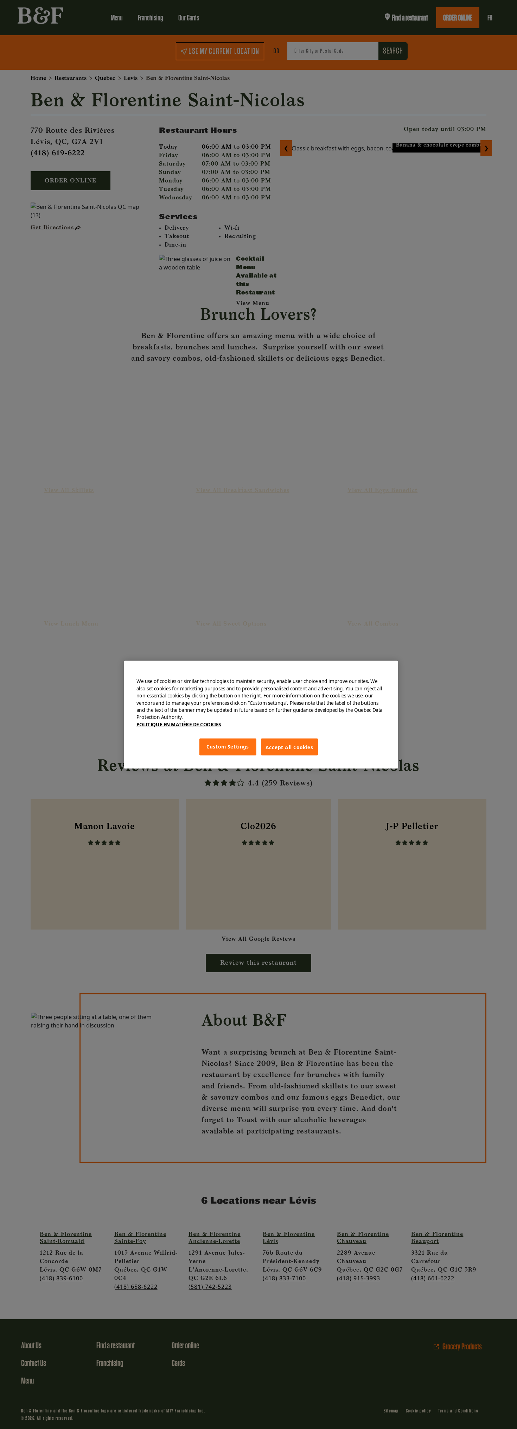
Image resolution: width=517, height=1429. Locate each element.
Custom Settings (227, 747)
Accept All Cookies (289, 747)
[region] (261, 714)
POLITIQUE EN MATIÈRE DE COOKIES (178, 724)
